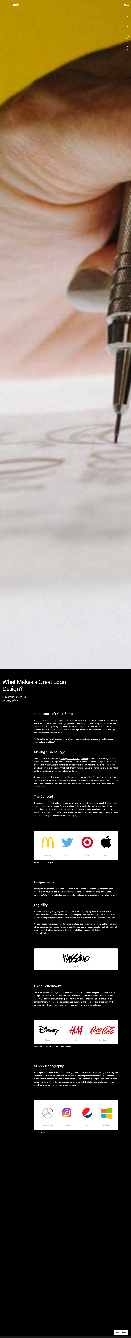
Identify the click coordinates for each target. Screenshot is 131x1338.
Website (62, 1306)
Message (63, 1317)
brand (61, 720)
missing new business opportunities (74, 758)
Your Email (64, 1284)
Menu (126, 5)
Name (63, 1274)
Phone (62, 1295)
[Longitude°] (11, 5)
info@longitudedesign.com (113, 1268)
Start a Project (120, 1332)
